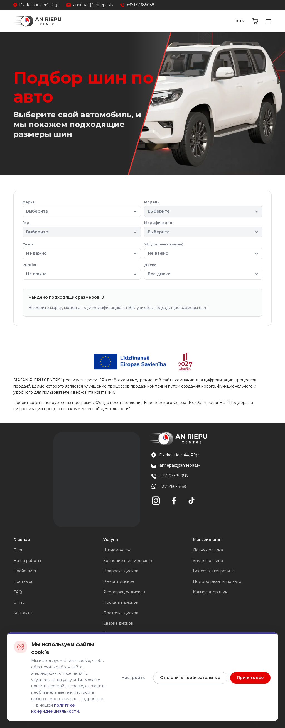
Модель (157, 207)
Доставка (22, 581)
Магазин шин (207, 539)
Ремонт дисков (118, 581)
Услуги (110, 539)
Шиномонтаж (117, 549)
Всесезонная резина (214, 570)
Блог (18, 549)
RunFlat (35, 269)
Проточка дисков (120, 612)
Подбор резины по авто (217, 581)
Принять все (250, 677)
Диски (157, 269)
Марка (35, 207)
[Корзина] (255, 21)
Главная (21, 539)
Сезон (35, 249)
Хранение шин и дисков (127, 560)
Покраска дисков (120, 570)
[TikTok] (191, 500)
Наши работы (27, 560)
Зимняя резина (208, 560)
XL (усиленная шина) (163, 249)
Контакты (22, 612)
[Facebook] (173, 500)
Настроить (133, 677)
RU (238, 20)
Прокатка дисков (120, 602)
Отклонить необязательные (190, 677)
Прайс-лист (24, 570)
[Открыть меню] (268, 21)
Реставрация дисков (124, 592)
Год (35, 227)
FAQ (17, 592)
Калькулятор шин (210, 592)
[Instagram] (155, 500)
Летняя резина (208, 549)
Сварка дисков (118, 623)
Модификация (158, 227)
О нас (19, 602)
